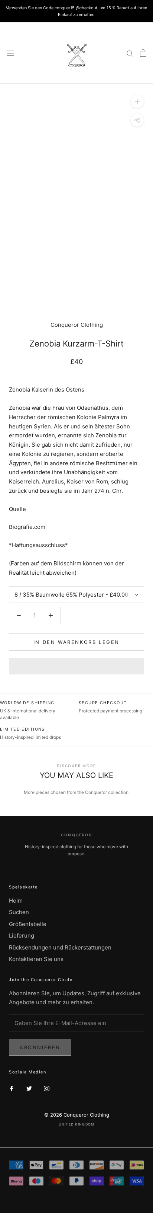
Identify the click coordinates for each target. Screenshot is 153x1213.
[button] (76, 666)
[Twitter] (29, 1088)
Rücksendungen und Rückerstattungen (60, 947)
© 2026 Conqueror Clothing (76, 1115)
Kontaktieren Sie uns (36, 959)
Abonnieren (40, 1047)
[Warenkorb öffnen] (143, 53)
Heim (16, 900)
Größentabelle (27, 924)
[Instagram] (46, 1088)
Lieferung (21, 935)
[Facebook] (11, 1088)
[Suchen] (130, 53)
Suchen (19, 912)
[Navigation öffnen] (10, 53)
